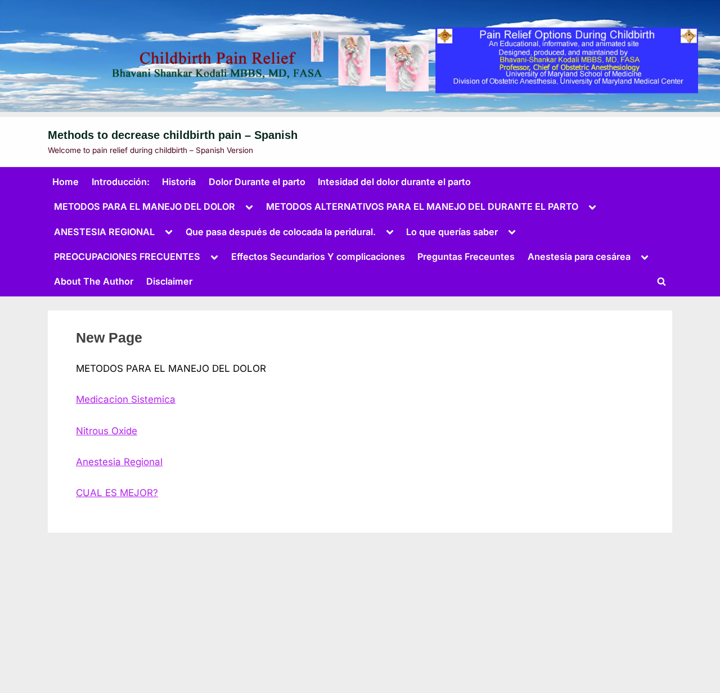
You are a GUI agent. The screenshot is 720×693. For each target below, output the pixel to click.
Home (65, 181)
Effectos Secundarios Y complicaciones (318, 256)
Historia (179, 181)
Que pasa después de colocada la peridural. (281, 231)
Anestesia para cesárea (579, 256)
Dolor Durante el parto (257, 181)
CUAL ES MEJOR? (117, 492)
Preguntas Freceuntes (466, 256)
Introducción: (121, 181)
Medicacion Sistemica (126, 399)
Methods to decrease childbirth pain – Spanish (173, 135)
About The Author (93, 281)
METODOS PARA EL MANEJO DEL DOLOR (144, 206)
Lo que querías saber (452, 231)
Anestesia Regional (119, 461)
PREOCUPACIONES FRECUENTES (127, 256)
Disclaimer (169, 281)
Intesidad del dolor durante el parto (394, 181)
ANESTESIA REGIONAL (104, 231)
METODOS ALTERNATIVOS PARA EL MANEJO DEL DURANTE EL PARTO (422, 206)
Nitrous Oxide (106, 430)
